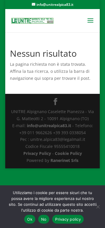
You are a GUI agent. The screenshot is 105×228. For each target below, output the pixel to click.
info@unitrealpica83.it (49, 125)
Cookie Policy (68, 153)
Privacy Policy (37, 153)
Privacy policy (68, 219)
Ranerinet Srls (64, 160)
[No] (98, 207)
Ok (29, 219)
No (44, 219)
